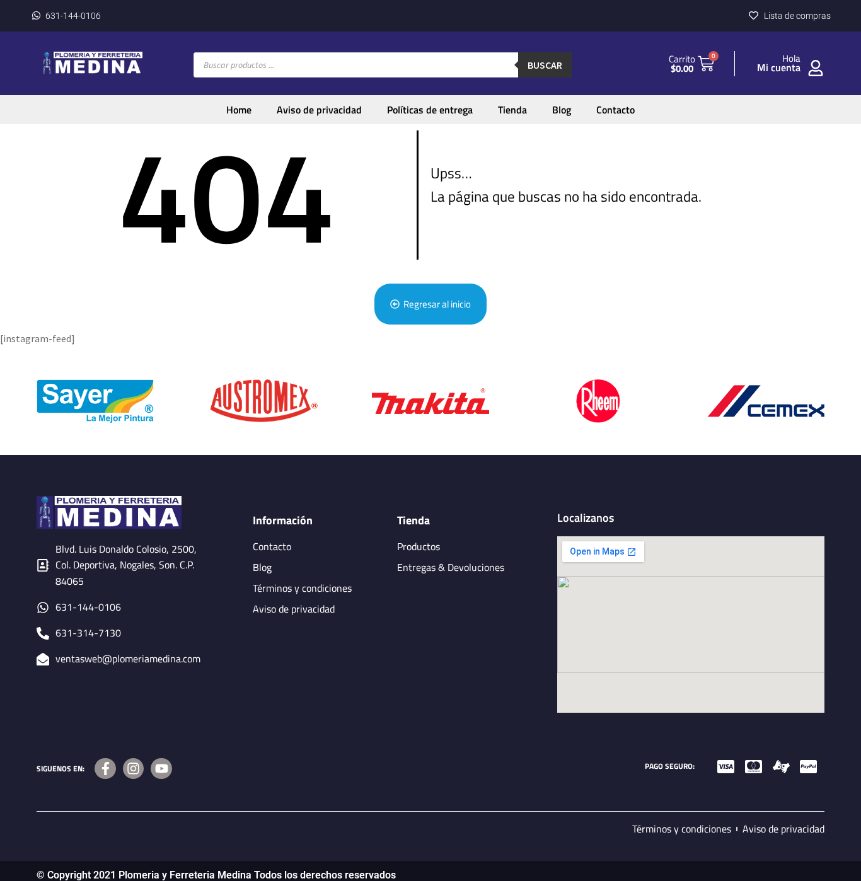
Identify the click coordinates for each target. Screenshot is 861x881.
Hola (791, 58)
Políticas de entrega (430, 109)
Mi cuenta (778, 67)
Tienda (512, 109)
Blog (561, 109)
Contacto (615, 109)
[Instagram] (133, 769)
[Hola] (815, 68)
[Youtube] (161, 769)
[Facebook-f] (105, 769)
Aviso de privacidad (319, 109)
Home (238, 109)
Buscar (545, 65)
